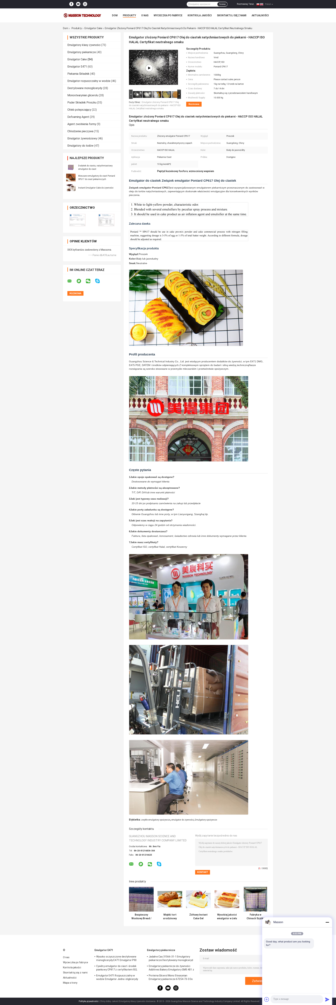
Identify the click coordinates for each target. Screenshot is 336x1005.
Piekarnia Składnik (78, 73)
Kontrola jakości (200, 15)
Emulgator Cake (93, 28)
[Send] (327, 999)
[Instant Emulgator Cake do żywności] (71, 187)
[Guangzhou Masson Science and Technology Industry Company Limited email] (71, 281)
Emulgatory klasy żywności (83, 45)
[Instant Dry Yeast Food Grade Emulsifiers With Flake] (149, 68)
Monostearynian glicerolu (82, 95)
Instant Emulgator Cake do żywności (95, 188)
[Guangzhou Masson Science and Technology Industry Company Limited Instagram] (85, 4)
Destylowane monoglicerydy (84, 88)
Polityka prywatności (88, 1001)
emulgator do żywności (182, 820)
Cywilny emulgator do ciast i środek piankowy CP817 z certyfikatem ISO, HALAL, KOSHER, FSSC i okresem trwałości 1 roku (116, 968)
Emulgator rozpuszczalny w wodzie (88, 81)
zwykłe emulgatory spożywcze (155, 820)
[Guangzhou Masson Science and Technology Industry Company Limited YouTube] (78, 4)
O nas (144, 15)
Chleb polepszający (79, 109)
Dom (115, 15)
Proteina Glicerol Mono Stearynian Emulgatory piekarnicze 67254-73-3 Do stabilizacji (171, 978)
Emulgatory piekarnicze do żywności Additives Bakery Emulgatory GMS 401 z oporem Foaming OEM (171, 968)
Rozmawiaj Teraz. (245, 4)
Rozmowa (193, 104)
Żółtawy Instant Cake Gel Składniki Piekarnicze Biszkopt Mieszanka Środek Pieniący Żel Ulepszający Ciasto (198, 916)
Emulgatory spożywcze (206, 820)
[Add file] (266, 999)
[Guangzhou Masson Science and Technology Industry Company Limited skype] (99, 281)
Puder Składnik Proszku (81, 102)
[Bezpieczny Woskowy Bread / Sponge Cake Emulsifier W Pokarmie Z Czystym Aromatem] (141, 899)
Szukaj (222, 4)
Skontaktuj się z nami (231, 15)
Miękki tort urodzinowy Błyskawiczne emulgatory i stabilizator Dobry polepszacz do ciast (169, 916)
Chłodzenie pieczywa (80, 131)
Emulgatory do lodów (80, 145)
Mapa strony (70, 982)
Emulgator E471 (77, 66)
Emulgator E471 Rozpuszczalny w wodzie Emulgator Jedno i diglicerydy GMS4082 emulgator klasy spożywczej (118, 978)
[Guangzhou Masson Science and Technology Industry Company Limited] (82, 15)
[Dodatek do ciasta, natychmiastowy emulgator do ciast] (71, 167)
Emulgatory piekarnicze (81, 52)
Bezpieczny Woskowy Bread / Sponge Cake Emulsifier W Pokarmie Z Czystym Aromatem (141, 916)
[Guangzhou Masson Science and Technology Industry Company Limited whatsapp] (81, 281)
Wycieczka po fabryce (168, 15)
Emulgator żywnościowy (82, 138)
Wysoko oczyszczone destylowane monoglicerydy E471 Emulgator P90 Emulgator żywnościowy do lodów (116, 959)
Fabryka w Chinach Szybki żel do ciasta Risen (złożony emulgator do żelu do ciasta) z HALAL (255, 916)
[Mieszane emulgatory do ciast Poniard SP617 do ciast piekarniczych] (71, 177)
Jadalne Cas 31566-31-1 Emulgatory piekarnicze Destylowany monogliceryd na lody (171, 959)
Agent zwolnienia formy (81, 124)
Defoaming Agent (78, 117)
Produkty (129, 15)
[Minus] (327, 922)
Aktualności (260, 15)
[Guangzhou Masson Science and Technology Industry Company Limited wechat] (90, 281)
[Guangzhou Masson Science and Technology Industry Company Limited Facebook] (71, 4)
